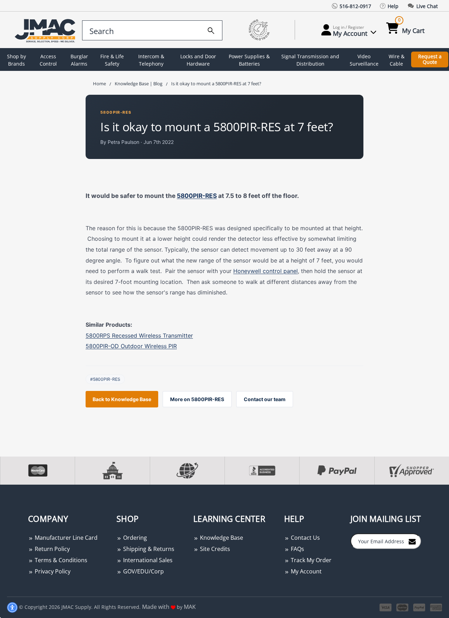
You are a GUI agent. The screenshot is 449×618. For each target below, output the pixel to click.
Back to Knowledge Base (122, 399)
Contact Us (304, 537)
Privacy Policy (52, 571)
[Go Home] (43, 30)
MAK (190, 607)
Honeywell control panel (265, 270)
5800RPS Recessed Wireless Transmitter (139, 335)
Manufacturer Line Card (65, 537)
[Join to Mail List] (412, 541)
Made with (156, 607)
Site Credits (214, 549)
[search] (211, 29)
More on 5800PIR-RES (197, 399)
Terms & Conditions (60, 560)
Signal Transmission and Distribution (310, 60)
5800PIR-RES (115, 112)
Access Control (48, 60)
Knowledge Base (221, 537)
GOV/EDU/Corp (143, 571)
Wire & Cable (396, 60)
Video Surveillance (364, 60)
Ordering (134, 537)
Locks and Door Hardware (198, 60)
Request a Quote (430, 59)
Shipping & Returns (148, 549)
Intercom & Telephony (151, 60)
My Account (305, 571)
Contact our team (265, 399)
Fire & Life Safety (112, 60)
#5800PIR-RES (105, 379)
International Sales (147, 560)
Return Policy (51, 549)
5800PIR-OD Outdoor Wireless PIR (131, 346)
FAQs (296, 549)
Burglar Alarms (79, 60)
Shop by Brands (16, 60)
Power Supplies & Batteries (249, 60)
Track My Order (310, 560)
